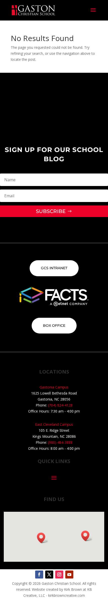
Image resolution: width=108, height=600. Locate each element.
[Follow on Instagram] (59, 574)
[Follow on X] (49, 574)
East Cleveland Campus (54, 424)
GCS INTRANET (54, 268)
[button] (87, 535)
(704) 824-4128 (60, 405)
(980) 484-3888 (60, 442)
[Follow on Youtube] (69, 574)
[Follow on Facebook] (39, 574)
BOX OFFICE (54, 325)
